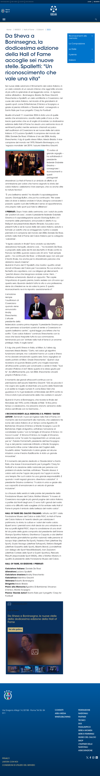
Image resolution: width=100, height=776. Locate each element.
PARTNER (82, 717)
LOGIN (89, 1)
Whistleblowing (5, 1)
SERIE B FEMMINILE (86, 734)
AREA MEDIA (60, 714)
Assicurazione (29, 1)
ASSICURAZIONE (85, 751)
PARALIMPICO (84, 727)
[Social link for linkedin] (97, 763)
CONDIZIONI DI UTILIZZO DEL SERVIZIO (18, 765)
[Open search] (96, 19)
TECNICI (81, 720)
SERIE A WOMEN (85, 731)
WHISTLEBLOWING (62, 717)
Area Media (14, 1)
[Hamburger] (4, 19)
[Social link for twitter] (87, 763)
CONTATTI (59, 710)
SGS (80, 724)
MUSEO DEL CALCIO (87, 737)
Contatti (21, 1)
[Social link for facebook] (90, 763)
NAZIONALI (83, 714)
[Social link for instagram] (93, 763)
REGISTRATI (96, 1)
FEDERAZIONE (84, 710)
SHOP (80, 741)
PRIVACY (6, 758)
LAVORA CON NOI (10, 762)
